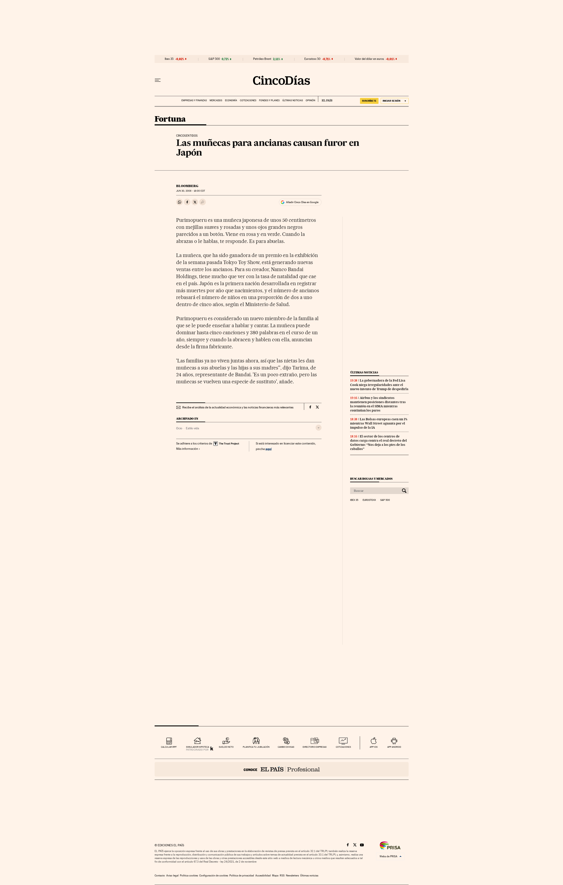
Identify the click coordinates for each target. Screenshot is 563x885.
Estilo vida (192, 428)
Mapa (275, 875)
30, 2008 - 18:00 (190, 190)
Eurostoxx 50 (312, 59)
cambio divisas (286, 747)
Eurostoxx (369, 500)
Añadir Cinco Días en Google (302, 202)
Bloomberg (187, 186)
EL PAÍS (325, 99)
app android (394, 747)
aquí (268, 449)
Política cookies (189, 875)
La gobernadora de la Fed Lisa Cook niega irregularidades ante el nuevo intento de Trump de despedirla (379, 384)
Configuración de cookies (213, 875)
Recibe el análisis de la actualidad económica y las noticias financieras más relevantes (237, 407)
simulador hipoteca (197, 747)
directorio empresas (315, 747)
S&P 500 (214, 59)
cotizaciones (343, 747)
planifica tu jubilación (256, 747)
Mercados (216, 100)
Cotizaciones (248, 100)
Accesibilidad (263, 875)
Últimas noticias (292, 100)
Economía (231, 100)
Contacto (160, 875)
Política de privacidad (241, 875)
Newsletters (292, 875)
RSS (282, 875)
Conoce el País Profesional (282, 769)
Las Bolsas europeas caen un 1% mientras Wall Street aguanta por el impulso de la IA (378, 423)
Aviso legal (172, 875)
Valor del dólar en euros (369, 59)
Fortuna (170, 119)
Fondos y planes (269, 100)
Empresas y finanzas (194, 100)
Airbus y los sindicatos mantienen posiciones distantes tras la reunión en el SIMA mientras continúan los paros (378, 404)
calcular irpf (169, 747)
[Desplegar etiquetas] (319, 428)
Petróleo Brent (262, 59)
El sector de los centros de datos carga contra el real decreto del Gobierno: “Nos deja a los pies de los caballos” (378, 442)
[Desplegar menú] (158, 80)
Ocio (179, 428)
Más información (187, 448)
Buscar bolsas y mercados (371, 478)
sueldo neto (226, 747)
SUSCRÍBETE (369, 100)
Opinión (310, 100)
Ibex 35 (169, 59)
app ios (374, 747)
